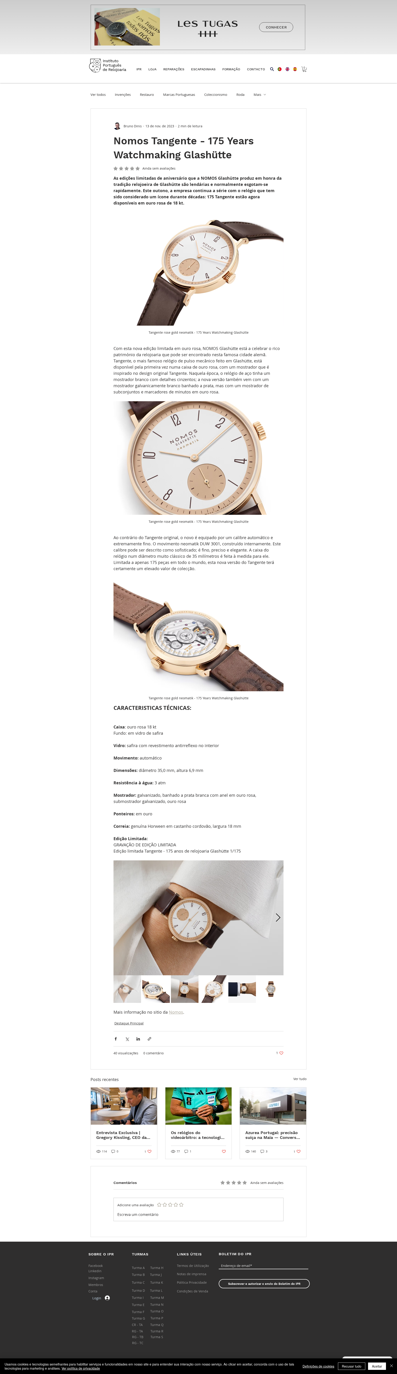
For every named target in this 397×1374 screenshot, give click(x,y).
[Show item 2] (156, 989)
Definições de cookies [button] (318, 1366)
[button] (152, 69)
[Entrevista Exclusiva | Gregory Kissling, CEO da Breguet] (124, 1106)
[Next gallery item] (278, 917)
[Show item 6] (271, 989)
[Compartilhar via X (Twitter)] (127, 1039)
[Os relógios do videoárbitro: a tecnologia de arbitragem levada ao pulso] (198, 1106)
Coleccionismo (215, 94)
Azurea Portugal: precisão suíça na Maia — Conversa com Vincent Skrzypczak (272, 1135)
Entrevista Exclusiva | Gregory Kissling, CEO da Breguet (121, 1135)
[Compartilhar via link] (149, 1039)
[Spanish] (293, 69)
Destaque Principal (129, 1023)
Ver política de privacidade (81, 1368)
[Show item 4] (213, 989)
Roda (240, 94)
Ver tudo (299, 1079)
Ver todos (98, 94)
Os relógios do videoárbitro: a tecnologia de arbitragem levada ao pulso (197, 1135)
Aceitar (377, 1366)
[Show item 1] (127, 989)
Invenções (123, 94)
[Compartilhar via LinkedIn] (138, 1039)
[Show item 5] (242, 989)
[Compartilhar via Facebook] (115, 1039)
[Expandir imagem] (198, 917)
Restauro (147, 94)
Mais (257, 94)
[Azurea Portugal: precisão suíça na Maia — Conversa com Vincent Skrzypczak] (273, 1106)
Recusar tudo (351, 1366)
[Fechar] (391, 1366)
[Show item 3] (184, 989)
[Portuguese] (278, 69)
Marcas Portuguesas (179, 94)
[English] (286, 69)
